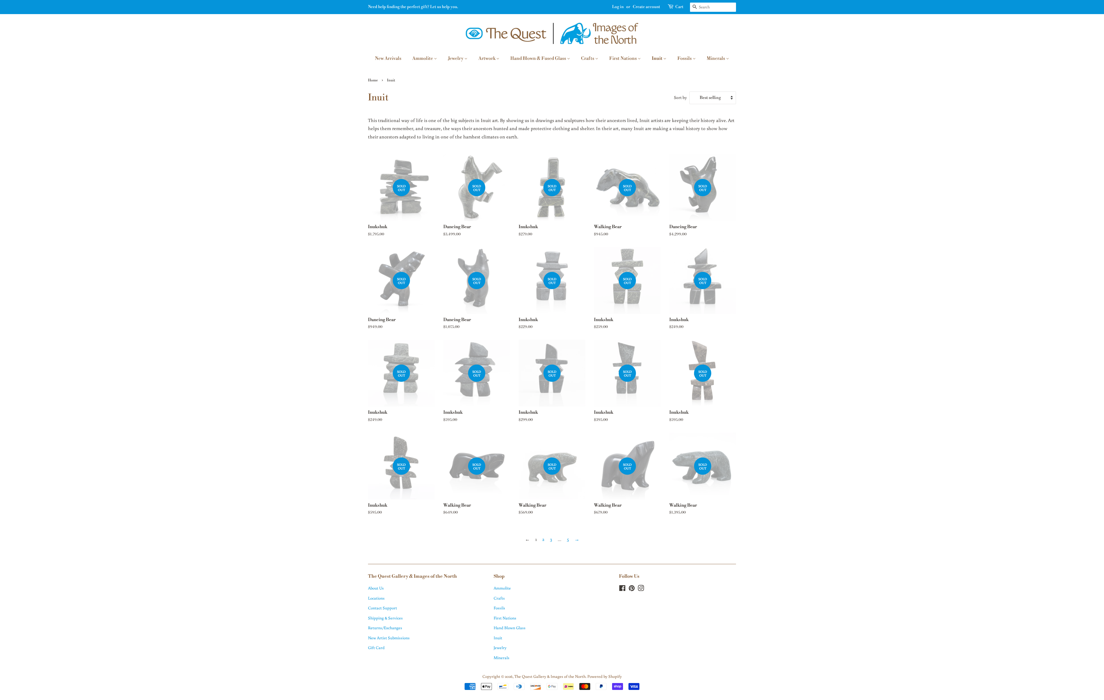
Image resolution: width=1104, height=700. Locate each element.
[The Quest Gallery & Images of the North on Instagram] (641, 589)
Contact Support (382, 608)
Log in (618, 6)
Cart (679, 6)
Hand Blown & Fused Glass (538, 58)
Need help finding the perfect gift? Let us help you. (413, 6)
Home (373, 80)
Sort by (680, 97)
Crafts (588, 58)
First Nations (623, 58)
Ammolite (423, 58)
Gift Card (376, 647)
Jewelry (456, 58)
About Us (376, 588)
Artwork (487, 58)
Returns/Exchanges (385, 627)
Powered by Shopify (604, 676)
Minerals (716, 58)
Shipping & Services (385, 618)
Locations (376, 598)
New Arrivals (388, 58)
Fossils (685, 58)
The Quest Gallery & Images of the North (550, 676)
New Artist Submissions (389, 637)
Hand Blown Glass (510, 627)
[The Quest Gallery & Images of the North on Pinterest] (631, 589)
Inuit (657, 58)
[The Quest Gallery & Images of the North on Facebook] (622, 589)
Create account (646, 6)
